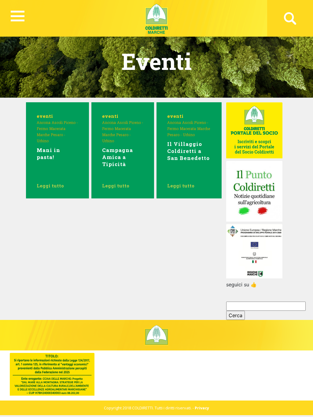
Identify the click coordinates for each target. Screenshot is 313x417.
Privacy (202, 408)
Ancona (43, 122)
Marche (43, 134)
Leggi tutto (50, 186)
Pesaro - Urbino (181, 134)
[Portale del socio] (254, 130)
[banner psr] (254, 251)
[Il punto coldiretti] (254, 191)
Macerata (57, 128)
